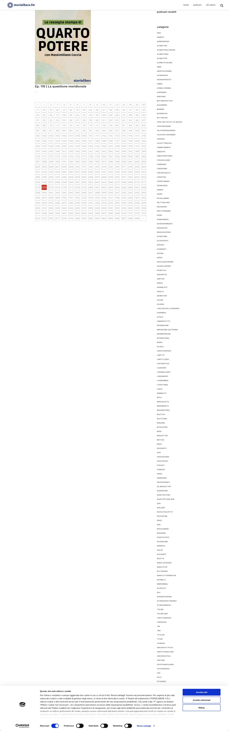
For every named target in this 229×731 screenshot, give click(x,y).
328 (71, 202)
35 (44, 115)
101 (143, 130)
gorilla (160, 291)
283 (110, 187)
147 (111, 146)
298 (97, 192)
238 (38, 177)
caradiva (161, 139)
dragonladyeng (164, 232)
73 (70, 125)
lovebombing (162, 380)
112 (104, 135)
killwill (160, 347)
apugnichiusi (162, 75)
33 (143, 109)
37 (57, 115)
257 (51, 182)
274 (51, 187)
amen (159, 67)
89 (64, 130)
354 (130, 208)
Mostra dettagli (144, 726)
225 (64, 171)
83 (137, 125)
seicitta (160, 558)
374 (38, 218)
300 (110, 192)
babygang (161, 96)
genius (160, 283)
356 (144, 208)
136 (37, 146)
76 (90, 125)
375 (44, 218)
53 (50, 120)
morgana (161, 423)
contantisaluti (164, 173)
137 (44, 146)
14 (130, 104)
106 (64, 135)
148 (117, 146)
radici (159, 520)
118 (143, 135)
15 (137, 104)
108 (77, 135)
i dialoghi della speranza (168, 308)
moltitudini (162, 419)
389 (137, 218)
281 (97, 187)
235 (130, 171)
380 (77, 218)
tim (158, 626)
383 (97, 218)
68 (37, 125)
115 (123, 135)
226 (71, 171)
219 (137, 166)
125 (77, 140)
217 (124, 166)
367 (104, 213)
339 (144, 202)
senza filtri (162, 567)
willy (159, 677)
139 (57, 146)
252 (130, 177)
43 (97, 115)
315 (97, 197)
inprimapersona (164, 334)
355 (137, 208)
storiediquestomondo (167, 601)
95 (103, 130)
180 (104, 156)
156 (58, 151)
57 (77, 120)
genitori (160, 279)
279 (84, 187)
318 (117, 197)
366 (97, 213)
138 (51, 146)
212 (91, 166)
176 (77, 156)
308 (51, 197)
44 (103, 115)
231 (104, 171)
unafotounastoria (165, 652)
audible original (164, 88)
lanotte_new (163, 359)
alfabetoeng (162, 54)
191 (64, 161)
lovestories (162, 385)
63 (117, 120)
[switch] (80, 726)
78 (103, 125)
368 (110, 213)
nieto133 (160, 440)
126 (84, 140)
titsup (160, 639)
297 (91, 192)
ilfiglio (160, 317)
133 (130, 140)
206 (51, 166)
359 (51, 213)
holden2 (160, 304)
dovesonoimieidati (165, 224)
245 (84, 177)
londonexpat (162, 376)
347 (84, 208)
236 (137, 171)
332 (97, 202)
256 (44, 182)
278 (77, 187)
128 (97, 140)
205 (44, 166)
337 (130, 202)
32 (137, 109)
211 (84, 166)
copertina (161, 177)
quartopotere (163, 495)
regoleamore (163, 529)
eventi (159, 258)
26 (97, 109)
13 (124, 104)
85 (37, 130)
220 (144, 166)
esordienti (161, 249)
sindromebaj (162, 584)
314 (91, 197)
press (159, 474)
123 (64, 140)
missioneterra (163, 410)
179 (97, 156)
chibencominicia (163, 147)
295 (77, 192)
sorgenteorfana (164, 597)
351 (110, 208)
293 (64, 192)
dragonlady (162, 228)
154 (44, 151)
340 (37, 208)
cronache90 (162, 185)
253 (137, 177)
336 (124, 202)
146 (104, 146)
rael (159, 525)
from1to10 (161, 270)
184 (130, 156)
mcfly (159, 397)
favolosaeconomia (165, 262)
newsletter (162, 436)
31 (130, 109)
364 (84, 213)
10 (104, 104)
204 (37, 166)
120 (44, 140)
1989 (159, 33)
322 (144, 197)
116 (130, 135)
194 (84, 161)
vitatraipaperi (163, 669)
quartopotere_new (165, 499)
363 (77, 213)
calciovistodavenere (166, 135)
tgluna (160, 609)
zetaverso (161, 681)
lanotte (160, 355)
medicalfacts (163, 402)
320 (130, 197)
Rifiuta (202, 708)
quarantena (162, 491)
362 (71, 213)
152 (144, 146)
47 (123, 115)
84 (143, 125)
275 (57, 187)
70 (50, 125)
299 (104, 192)
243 (71, 177)
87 (50, 130)
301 (117, 192)
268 (124, 182)
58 (84, 120)
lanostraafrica (164, 351)
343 (57, 208)
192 (71, 161)
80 (117, 125)
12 (117, 104)
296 (84, 192)
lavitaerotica (163, 364)
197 (104, 161)
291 (51, 192)
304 (137, 192)
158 (71, 151)
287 (137, 187)
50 (143, 115)
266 (110, 182)
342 (51, 208)
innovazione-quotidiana (167, 330)
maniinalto (161, 393)
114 (117, 135)
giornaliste (162, 287)
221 (37, 171)
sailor (160, 550)
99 (130, 130)
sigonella (161, 580)
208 (64, 166)
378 (64, 218)
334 (110, 202)
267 (117, 182)
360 (57, 213)
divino (159, 215)
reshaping (161, 533)
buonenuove (162, 113)
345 (71, 208)
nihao (159, 444)
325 (51, 202)
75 (84, 125)
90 (70, 130)
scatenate (161, 554)
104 (51, 135)
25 (90, 109)
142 (77, 146)
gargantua (162, 274)
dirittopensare (164, 211)
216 (117, 166)
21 (64, 109)
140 (64, 146)
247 (97, 177)
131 (117, 140)
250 (117, 177)
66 (137, 120)
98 (123, 130)
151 (137, 146)
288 (144, 187)
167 (130, 151)
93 (90, 130)
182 (117, 156)
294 (71, 192)
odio (159, 453)
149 (124, 146)
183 (124, 156)
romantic (161, 546)
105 (58, 135)
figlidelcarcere (164, 266)
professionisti (163, 482)
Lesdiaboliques (163, 372)
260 (71, 182)
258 (57, 182)
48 (130, 115)
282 (104, 187)
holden (160, 300)
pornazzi (161, 469)
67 (143, 120)
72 (64, 125)
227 (77, 171)
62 (110, 120)
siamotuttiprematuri (166, 575)
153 (37, 151)
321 (137, 197)
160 (84, 151)
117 (137, 135)
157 (64, 151)
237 (144, 171)
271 (144, 182)
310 (64, 197)
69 (44, 125)
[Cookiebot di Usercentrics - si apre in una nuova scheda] (22, 726)
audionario (161, 92)
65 (130, 120)
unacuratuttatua (165, 647)
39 (70, 115)
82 (130, 125)
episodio (160, 245)
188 (44, 161)
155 (51, 151)
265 (104, 182)
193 (77, 161)
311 (70, 197)
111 (97, 135)
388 (130, 218)
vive (158, 673)
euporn (160, 253)
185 (137, 156)
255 (38, 182)
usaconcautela (164, 656)
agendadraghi (163, 41)
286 (130, 187)
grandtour (162, 296)
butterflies (162, 118)
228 (84, 171)
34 (37, 115)
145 (97, 146)
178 (91, 156)
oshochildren (163, 457)
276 (64, 187)
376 (51, 218)
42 (90, 115)
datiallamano (163, 198)
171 (44, 156)
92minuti (160, 37)
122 (57, 140)
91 (77, 130)
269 (130, 182)
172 (51, 156)
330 (84, 202)
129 (104, 140)
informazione (163, 325)
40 (77, 115)
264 (97, 182)
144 (91, 146)
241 (58, 177)
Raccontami (162, 516)
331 (91, 202)
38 (64, 115)
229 (91, 171)
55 (64, 120)
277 (71, 187)
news (159, 431)
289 (38, 192)
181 (110, 156)
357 (38, 213)
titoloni (160, 635)
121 (51, 140)
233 (117, 171)
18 (44, 109)
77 (97, 125)
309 (57, 197)
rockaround (162, 542)
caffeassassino (164, 126)
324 (44, 202)
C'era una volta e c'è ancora (169, 122)
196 (97, 161)
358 (44, 213)
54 (57, 120)
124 (71, 140)
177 (84, 156)
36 (50, 115)
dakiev (159, 194)
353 (124, 208)
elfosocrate (162, 241)
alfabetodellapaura (166, 50)
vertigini (161, 660)
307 (44, 197)
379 (71, 218)
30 (123, 109)
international (163, 338)
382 (91, 218)
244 (77, 177)
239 (44, 177)
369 (117, 213)
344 (64, 208)
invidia (159, 342)
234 (124, 171)
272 (38, 187)
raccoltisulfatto (165, 512)
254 (143, 177)
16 (143, 104)
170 (38, 156)
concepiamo (162, 169)
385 (110, 218)
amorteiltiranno (164, 71)
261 (77, 182)
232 (111, 171)
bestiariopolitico (165, 101)
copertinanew (163, 181)
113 (110, 135)
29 (117, 109)
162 (97, 151)
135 (144, 140)
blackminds (162, 105)
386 (117, 218)
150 (130, 146)
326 (57, 202)
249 (110, 177)
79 (110, 125)
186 (144, 156)
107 (71, 135)
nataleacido (162, 427)
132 (124, 140)
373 (144, 213)
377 (57, 218)
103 (44, 135)
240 (51, 177)
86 (44, 130)
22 (70, 109)
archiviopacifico (164, 80)
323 (38, 202)
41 (84, 115)
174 (64, 156)
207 (57, 166)
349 (97, 208)
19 (51, 109)
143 (84, 146)
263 (91, 182)
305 (144, 192)
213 (97, 166)
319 (124, 197)
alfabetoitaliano (164, 63)
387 (124, 218)
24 (84, 109)
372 (137, 213)
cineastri (161, 152)
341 (44, 208)
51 (37, 120)
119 (37, 140)
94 (97, 130)
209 (71, 166)
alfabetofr (162, 58)
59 (90, 120)
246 (90, 177)
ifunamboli (161, 313)
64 (123, 120)
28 (110, 109)
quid (159, 503)
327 (64, 202)
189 (51, 161)
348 (90, 208)
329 (77, 202)
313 (84, 197)
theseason (161, 622)
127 (91, 140)
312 (77, 197)
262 (84, 182)
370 (124, 213)
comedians (161, 164)
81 (123, 125)
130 (110, 140)
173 (57, 156)
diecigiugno (162, 207)
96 (110, 130)
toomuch (161, 643)
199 (117, 161)
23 (77, 109)
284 (117, 187)
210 (77, 166)
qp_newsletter (164, 486)
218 (130, 166)
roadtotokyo (163, 537)
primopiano (162, 478)
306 (38, 197)
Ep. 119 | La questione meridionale (60, 86)
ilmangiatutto (163, 321)
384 (104, 218)
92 (84, 130)
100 (137, 130)
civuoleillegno (163, 160)
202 (137, 161)
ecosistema (162, 236)
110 (90, 135)
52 (44, 120)
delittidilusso (163, 202)
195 (91, 161)
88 (57, 130)
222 (44, 171)
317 (110, 197)
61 (104, 120)
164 (110, 151)
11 (110, 104)
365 (91, 213)
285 (124, 187)
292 (57, 192)
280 (91, 187)
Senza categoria (164, 563)
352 (117, 208)
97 (117, 130)
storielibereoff (164, 605)
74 (77, 125)
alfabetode (162, 46)
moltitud (161, 414)
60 (97, 120)
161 (90, 151)
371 (130, 213)
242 (64, 177)
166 (124, 151)
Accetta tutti (201, 692)
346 (77, 208)
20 (57, 109)
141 (71, 146)
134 (137, 140)
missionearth (163, 406)
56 (70, 120)
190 (58, 161)
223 (51, 171)
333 (104, 202)
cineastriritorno (164, 156)
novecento (162, 448)
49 (136, 115)
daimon (160, 190)
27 (103, 109)
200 (124, 161)
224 (57, 171)
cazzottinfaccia (164, 143)
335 (117, 202)
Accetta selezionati (201, 700)
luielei (159, 389)
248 (104, 177)
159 (77, 151)
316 (104, 197)
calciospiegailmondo (166, 130)
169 (144, 151)
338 (137, 202)
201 (130, 161)
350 (104, 208)
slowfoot (161, 588)
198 (111, 161)
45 (110, 115)
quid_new (161, 508)
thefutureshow (164, 618)
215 (110, 166)
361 (64, 213)
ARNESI (159, 84)
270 (137, 182)
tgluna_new (162, 614)
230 (97, 171)
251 (124, 177)
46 (117, 115)
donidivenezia (163, 219)
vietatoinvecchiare (165, 664)
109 (84, 135)
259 (64, 182)
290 (44, 192)
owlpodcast (162, 461)
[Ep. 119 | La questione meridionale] (63, 47)
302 (124, 192)
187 (37, 161)
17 (37, 109)
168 (137, 151)
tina (159, 631)
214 (104, 166)
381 (84, 218)
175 (71, 156)
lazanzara (161, 368)
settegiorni (162, 571)
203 (144, 161)
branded (160, 109)
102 (37, 135)
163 (104, 151)
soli (158, 592)
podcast (161, 465)
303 (130, 192)
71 (57, 125)
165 (117, 151)
